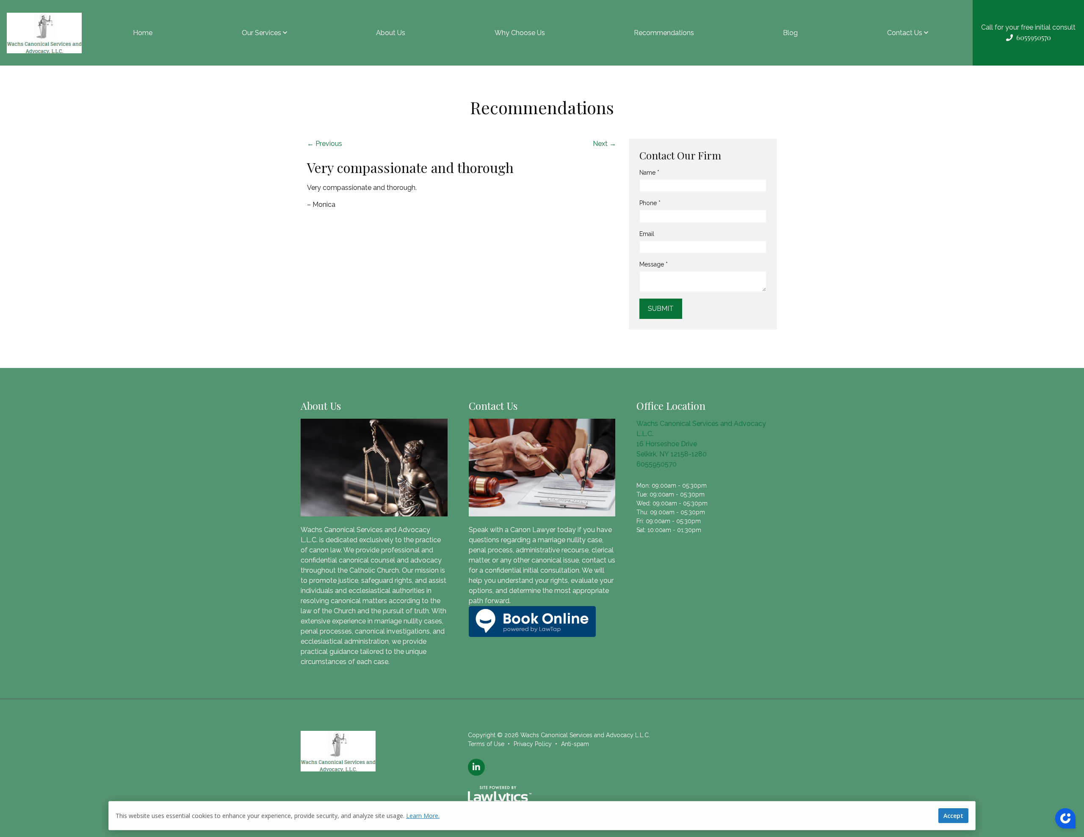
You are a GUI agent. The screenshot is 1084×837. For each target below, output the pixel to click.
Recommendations (664, 33)
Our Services (261, 33)
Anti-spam (575, 744)
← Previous (324, 144)
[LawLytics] (499, 795)
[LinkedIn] (476, 767)
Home (142, 33)
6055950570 (656, 464)
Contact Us (904, 33)
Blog (790, 33)
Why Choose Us (520, 33)
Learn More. (423, 816)
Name (649, 172)
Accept (953, 816)
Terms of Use (486, 744)
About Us (390, 33)
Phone (650, 203)
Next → (604, 144)
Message (653, 264)
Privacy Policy (533, 744)
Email (646, 234)
